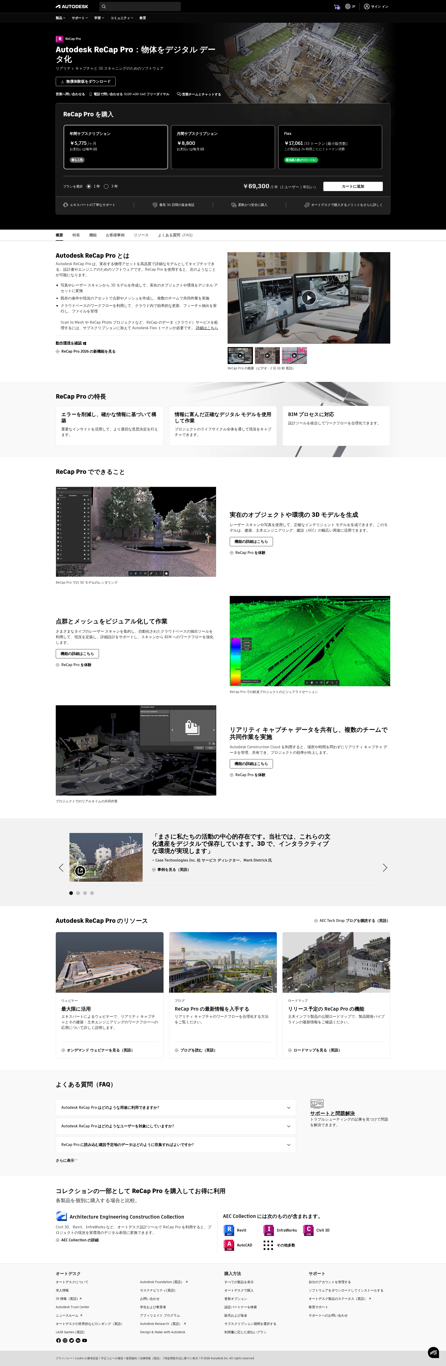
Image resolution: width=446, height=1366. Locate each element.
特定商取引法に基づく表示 (181, 1358)
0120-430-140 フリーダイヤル (146, 94)
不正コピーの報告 (112, 1358)
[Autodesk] (72, 6)
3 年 (114, 186)
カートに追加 (353, 186)
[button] (176, 1107)
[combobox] (140, 6)
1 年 (97, 186)
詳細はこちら (207, 328)
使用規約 (131, 1358)
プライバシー (64, 1358)
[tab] (240, 355)
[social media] (71, 1340)
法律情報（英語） (151, 1358)
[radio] (115, 147)
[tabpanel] (309, 298)
